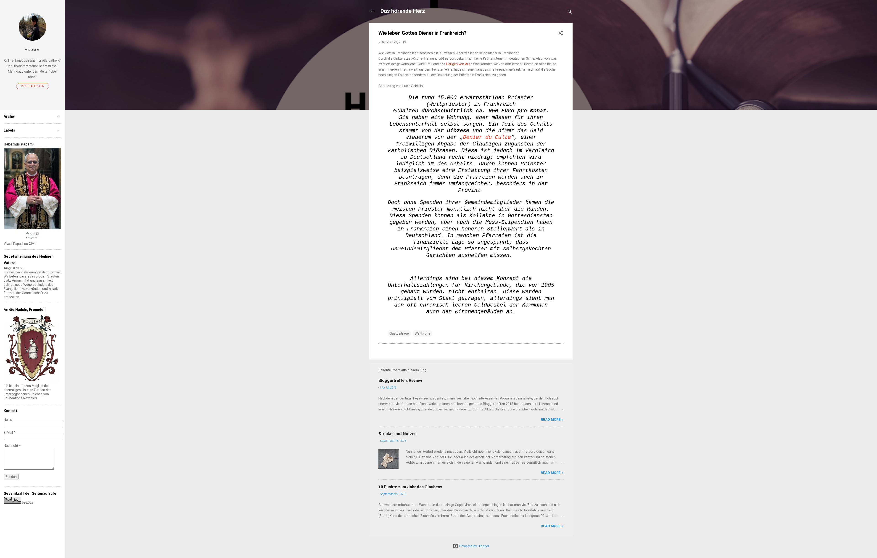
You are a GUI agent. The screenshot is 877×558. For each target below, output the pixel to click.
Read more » (552, 420)
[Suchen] (570, 12)
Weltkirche (422, 333)
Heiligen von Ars (458, 64)
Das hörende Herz (402, 11)
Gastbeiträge (399, 333)
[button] (560, 33)
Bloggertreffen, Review (400, 380)
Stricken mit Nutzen (397, 433)
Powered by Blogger (473, 546)
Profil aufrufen (32, 86)
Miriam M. (32, 50)
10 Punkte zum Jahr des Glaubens (410, 486)
